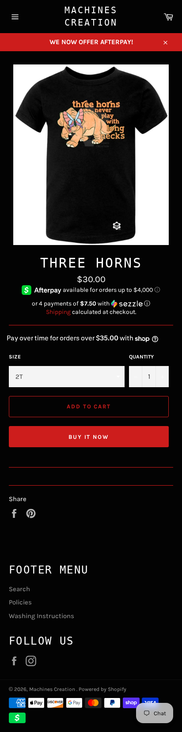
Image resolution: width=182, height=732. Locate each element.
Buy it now (89, 437)
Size (15, 357)
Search (19, 589)
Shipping (58, 312)
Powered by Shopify (102, 689)
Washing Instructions (41, 616)
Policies (20, 602)
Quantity (141, 357)
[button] (91, 304)
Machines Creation (91, 16)
